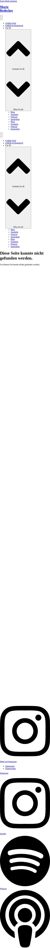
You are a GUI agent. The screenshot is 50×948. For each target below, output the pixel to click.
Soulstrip (14, 114)
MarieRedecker (6, 8)
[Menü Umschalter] (1, 17)
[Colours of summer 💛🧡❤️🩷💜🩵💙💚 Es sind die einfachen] (8, 308)
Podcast (14, 117)
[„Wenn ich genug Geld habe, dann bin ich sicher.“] (25, 317)
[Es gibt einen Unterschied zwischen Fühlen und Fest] (8, 485)
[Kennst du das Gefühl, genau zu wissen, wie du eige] (25, 532)
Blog (13, 112)
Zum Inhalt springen (8, 1)
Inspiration (15, 119)
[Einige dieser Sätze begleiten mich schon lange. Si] (42, 300)
